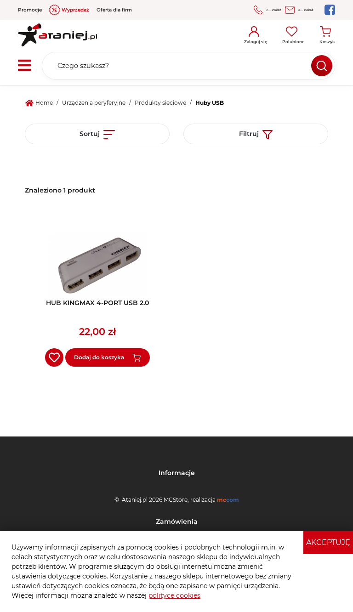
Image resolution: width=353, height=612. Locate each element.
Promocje (30, 10)
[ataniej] (57, 32)
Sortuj (90, 134)
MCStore (176, 499)
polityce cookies (174, 595)
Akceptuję (328, 542)
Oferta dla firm (114, 10)
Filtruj (249, 134)
